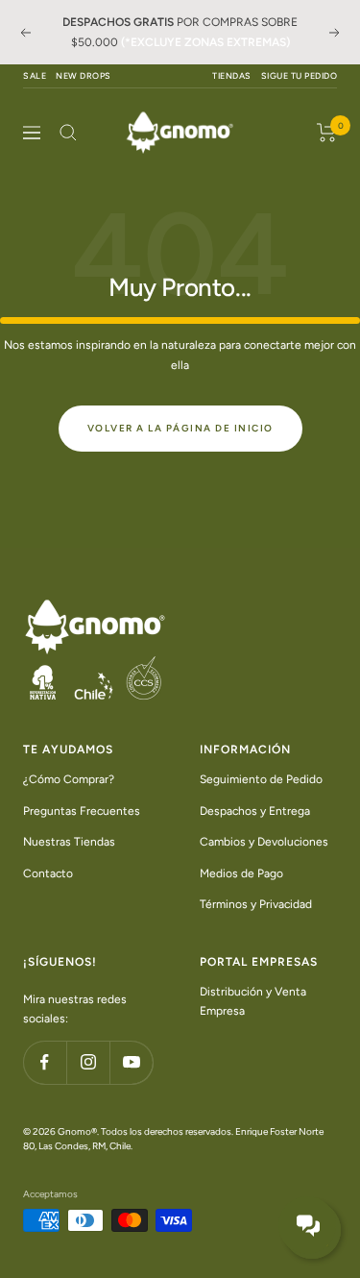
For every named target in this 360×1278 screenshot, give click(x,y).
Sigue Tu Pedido (299, 75)
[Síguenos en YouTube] (131, 1062)
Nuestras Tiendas (69, 841)
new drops (83, 75)
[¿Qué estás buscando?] (68, 132)
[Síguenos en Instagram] (87, 1062)
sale (34, 75)
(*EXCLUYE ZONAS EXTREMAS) (205, 42)
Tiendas (232, 75)
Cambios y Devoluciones (264, 841)
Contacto (48, 873)
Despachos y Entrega (255, 811)
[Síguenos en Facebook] (44, 1062)
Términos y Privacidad (256, 904)
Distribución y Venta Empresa (253, 1002)
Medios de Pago (241, 873)
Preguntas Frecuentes (81, 811)
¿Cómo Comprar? (68, 779)
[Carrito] (327, 132)
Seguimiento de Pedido (261, 779)
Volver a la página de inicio (180, 428)
